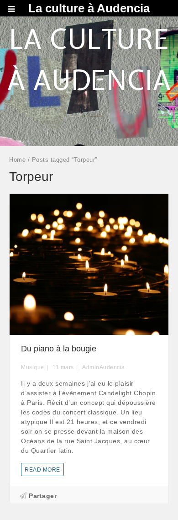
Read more (42, 470)
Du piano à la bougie (58, 348)
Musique (32, 367)
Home (17, 159)
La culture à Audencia (89, 8)
